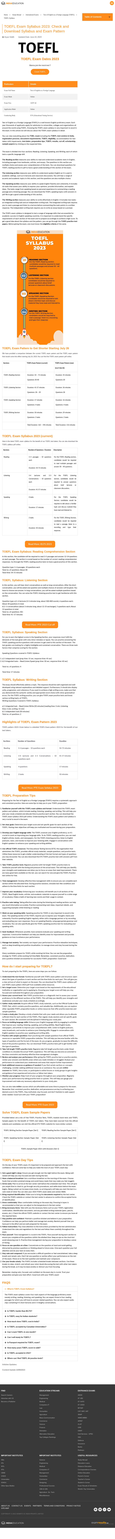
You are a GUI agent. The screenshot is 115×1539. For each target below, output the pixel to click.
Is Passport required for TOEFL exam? (23, 1342)
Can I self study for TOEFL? (19, 1337)
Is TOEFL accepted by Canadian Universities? (26, 1327)
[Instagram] (104, 1509)
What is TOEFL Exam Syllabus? (20, 1289)
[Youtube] (109, 1509)
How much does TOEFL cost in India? (23, 1321)
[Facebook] (95, 1509)
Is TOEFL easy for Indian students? (22, 1316)
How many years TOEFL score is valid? (24, 1348)
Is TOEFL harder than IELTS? (19, 1311)
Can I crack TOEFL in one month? (21, 1332)
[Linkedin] (100, 1509)
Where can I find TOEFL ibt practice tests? (25, 1358)
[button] (112, 3)
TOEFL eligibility (49, 139)
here (63, 1192)
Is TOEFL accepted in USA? (19, 1353)
